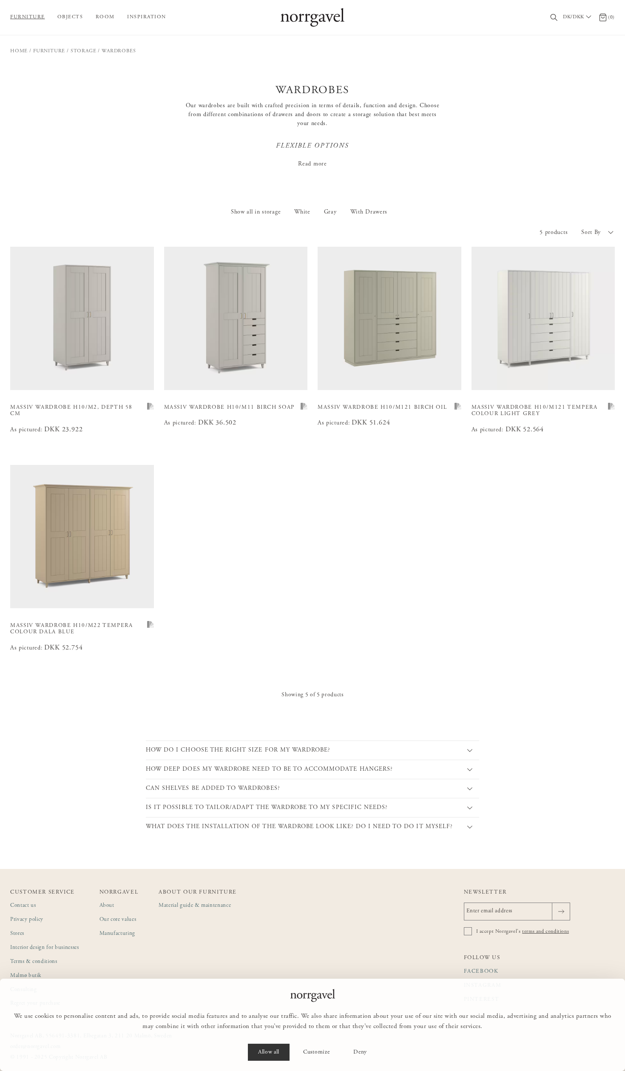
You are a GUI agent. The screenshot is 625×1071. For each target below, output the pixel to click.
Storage (84, 51)
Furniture (27, 17)
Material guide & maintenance (195, 906)
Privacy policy (26, 920)
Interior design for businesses (44, 948)
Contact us (23, 906)
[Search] (554, 18)
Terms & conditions (33, 962)
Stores (17, 934)
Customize (316, 1052)
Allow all (268, 1052)
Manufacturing (117, 934)
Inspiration (146, 17)
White (302, 212)
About (106, 906)
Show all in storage (256, 212)
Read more (312, 164)
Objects (70, 17)
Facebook (481, 971)
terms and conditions (545, 931)
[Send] (561, 911)
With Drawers (368, 212)
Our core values (117, 920)
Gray (330, 212)
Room (105, 17)
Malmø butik (25, 976)
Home (19, 51)
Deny (360, 1052)
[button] (598, 232)
